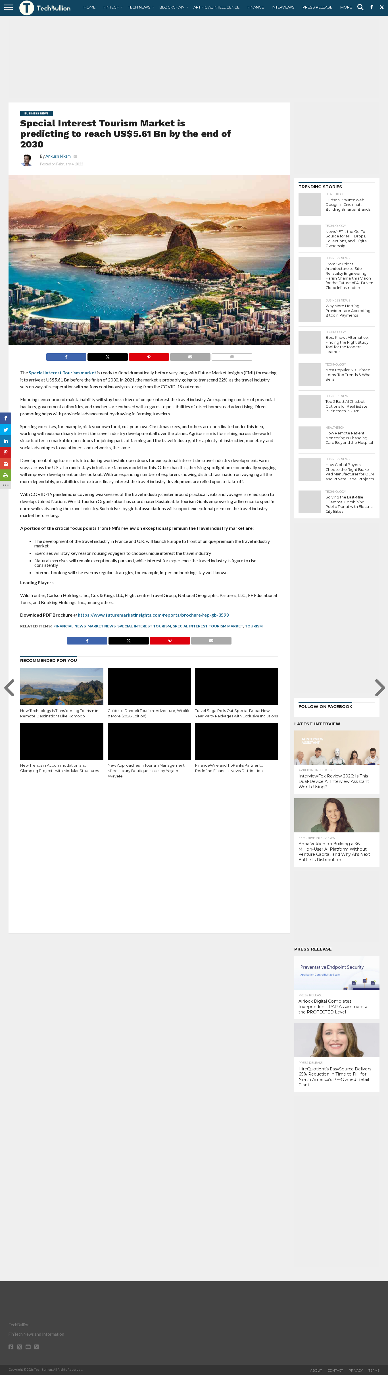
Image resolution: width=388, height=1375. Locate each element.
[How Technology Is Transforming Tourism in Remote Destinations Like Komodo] (61, 693)
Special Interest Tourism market (62, 372)
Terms (373, 1370)
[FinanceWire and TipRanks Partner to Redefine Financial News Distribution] (236, 748)
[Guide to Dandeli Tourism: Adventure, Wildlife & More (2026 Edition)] (149, 693)
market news (101, 626)
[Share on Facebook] (66, 355)
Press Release (317, 7)
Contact (335, 1370)
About (316, 1370)
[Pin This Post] (149, 355)
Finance (255, 7)
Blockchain (172, 7)
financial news (69, 626)
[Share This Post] (107, 355)
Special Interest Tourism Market (208, 626)
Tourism (254, 626)
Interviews (283, 7)
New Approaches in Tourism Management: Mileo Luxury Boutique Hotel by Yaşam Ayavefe (146, 770)
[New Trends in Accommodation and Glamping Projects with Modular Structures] (61, 748)
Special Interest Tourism (144, 626)
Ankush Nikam (58, 156)
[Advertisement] (194, 58)
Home (89, 7)
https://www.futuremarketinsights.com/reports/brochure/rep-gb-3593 (153, 614)
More (346, 7)
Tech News (139, 7)
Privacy (356, 1370)
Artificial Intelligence (216, 7)
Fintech (111, 7)
